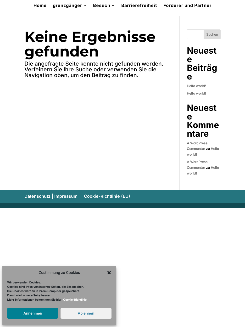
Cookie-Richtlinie (75, 299)
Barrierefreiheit (139, 6)
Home (40, 6)
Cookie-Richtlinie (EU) (107, 196)
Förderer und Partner (187, 6)
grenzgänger (67, 6)
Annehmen (32, 313)
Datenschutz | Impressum (51, 196)
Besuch (101, 6)
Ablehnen (86, 313)
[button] (109, 272)
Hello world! (196, 86)
